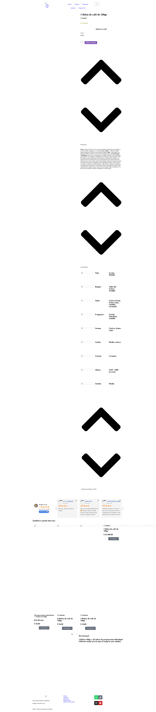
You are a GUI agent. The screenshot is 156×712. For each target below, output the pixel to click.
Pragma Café (43, 504)
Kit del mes (39, 620)
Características (84, 267)
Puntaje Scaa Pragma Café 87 (88, 489)
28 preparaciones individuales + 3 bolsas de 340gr (44, 616)
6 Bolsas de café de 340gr (65, 620)
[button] (101, 96)
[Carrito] (97, 4)
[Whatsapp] (96, 697)
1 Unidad (83, 18)
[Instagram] (96, 703)
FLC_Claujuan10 (68, 501)
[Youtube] (100, 703)
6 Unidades (61, 615)
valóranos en (43, 511)
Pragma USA (82, 8)
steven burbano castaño (113, 501)
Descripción (83, 144)
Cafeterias (72, 8)
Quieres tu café (101, 29)
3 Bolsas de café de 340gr (88, 620)
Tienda (69, 4)
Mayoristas (85, 4)
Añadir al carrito (91, 42)
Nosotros (77, 4)
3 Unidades (84, 615)
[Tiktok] (100, 697)
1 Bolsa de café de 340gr (111, 530)
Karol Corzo (88, 501)
